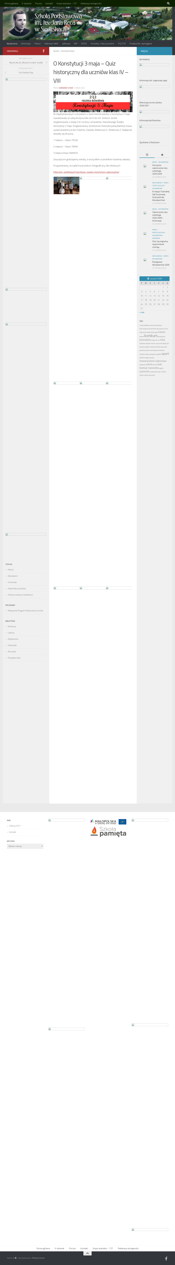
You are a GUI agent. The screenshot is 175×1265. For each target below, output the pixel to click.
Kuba (162, 340)
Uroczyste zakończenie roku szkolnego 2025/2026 (159, 169)
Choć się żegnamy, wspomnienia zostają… (160, 244)
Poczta (38, 3)
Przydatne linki (14, 657)
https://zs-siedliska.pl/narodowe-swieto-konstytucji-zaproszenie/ (86, 172)
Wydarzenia (12, 43)
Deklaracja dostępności (91, 3)
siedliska (142, 354)
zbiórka (163, 372)
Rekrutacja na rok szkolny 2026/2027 (150, 104)
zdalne (141, 375)
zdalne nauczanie (149, 375)
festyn (153, 332)
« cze (141, 312)
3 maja (141, 325)
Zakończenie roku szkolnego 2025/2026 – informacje (160, 216)
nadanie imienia (150, 343)
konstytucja (161, 336)
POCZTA (122, 43)
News (56, 51)
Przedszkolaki (158, 232)
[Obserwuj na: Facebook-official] (43, 51)
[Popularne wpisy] (162, 155)
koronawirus (145, 340)
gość (156, 332)
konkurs (151, 336)
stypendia (142, 365)
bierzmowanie (143, 329)
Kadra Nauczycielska (17, 588)
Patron (37, 43)
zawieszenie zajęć (155, 372)
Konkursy (12, 626)
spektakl (158, 354)
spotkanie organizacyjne (146, 358)
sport (165, 353)
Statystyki (12, 645)
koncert (141, 336)
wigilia (161, 368)
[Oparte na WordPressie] (16, 1258)
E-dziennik (26, 3)
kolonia (161, 332)
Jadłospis (66, 43)
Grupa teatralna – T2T (67, 3)
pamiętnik (164, 347)
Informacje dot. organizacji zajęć (153, 80)
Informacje (26, 43)
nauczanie (159, 343)
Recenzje (12, 651)
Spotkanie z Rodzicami (149, 142)
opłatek (147, 347)
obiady (164, 343)
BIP (75, 43)
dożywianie (160, 329)
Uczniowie (12, 582)
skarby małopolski (150, 354)
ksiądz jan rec (155, 340)
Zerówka (156, 238)
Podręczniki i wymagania (141, 43)
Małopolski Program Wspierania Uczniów (25, 610)
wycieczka (144, 371)
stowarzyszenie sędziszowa (152, 361)
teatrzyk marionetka (149, 368)
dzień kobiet (147, 332)
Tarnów (155, 365)
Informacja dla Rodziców (150, 120)
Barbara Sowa (66, 87)
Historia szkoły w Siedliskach (20, 594)
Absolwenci (13, 576)
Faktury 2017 (15, 825)
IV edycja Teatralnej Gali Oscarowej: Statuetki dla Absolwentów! (160, 196)
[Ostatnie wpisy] (146, 155)
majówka (142, 343)
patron (148, 350)
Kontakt (49, 3)
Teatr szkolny (158, 185)
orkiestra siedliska (155, 347)
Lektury (11, 632)
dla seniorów (152, 329)
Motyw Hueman (38, 1258)
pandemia (142, 350)
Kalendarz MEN (51, 43)
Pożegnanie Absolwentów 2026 (160, 263)
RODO (84, 43)
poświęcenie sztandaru (158, 350)
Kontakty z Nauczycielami (102, 43)
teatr (159, 364)
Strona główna (11, 3)
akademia (147, 325)
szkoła (149, 364)
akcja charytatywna (156, 325)
